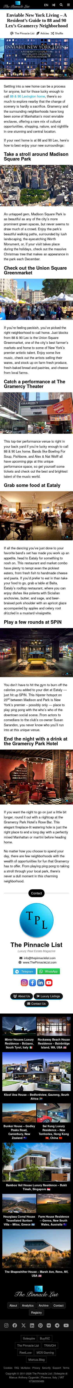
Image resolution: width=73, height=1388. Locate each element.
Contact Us (38, 1003)
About (13, 1305)
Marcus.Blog (36, 1359)
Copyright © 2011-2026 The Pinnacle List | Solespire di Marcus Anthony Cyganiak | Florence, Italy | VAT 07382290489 (36, 1377)
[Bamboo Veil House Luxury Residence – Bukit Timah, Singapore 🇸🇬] (36, 1180)
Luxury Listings (50, 996)
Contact (58, 1305)
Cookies (8, 1367)
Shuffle (59, 33)
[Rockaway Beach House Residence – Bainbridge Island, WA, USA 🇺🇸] (54, 1035)
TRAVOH (50, 1345)
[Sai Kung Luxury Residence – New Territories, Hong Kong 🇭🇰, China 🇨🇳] (54, 1121)
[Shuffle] (53, 5)
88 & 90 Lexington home (27, 96)
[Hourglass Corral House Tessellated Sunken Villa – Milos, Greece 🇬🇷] (19, 1212)
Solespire (29, 1338)
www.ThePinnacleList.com (40, 962)
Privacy (36, 1367)
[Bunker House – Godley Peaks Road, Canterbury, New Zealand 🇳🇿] (19, 1121)
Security (46, 1367)
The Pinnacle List (24, 33)
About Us (24, 996)
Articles (44, 33)
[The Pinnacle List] (36, 1291)
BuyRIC (45, 1338)
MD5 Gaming (45, 1352)
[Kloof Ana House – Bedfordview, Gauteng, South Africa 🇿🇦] (36, 1090)
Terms (66, 1367)
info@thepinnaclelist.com (40, 958)
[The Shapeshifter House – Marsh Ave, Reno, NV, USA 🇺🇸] (36, 1267)
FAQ (16, 1367)
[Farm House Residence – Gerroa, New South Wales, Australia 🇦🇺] (54, 1212)
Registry (36, 1312)
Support (57, 1367)
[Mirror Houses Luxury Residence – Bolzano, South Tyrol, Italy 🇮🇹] (19, 1035)
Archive (43, 1305)
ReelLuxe (25, 1352)
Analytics (28, 1305)
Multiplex (25, 1367)
